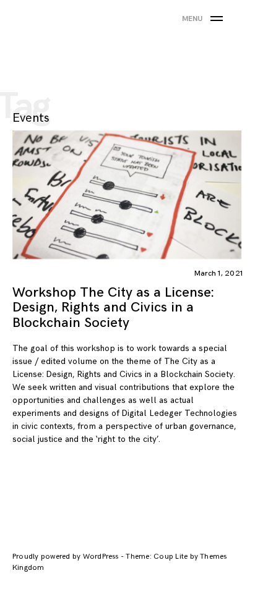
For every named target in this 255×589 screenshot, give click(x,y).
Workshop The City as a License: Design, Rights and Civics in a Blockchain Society (113, 307)
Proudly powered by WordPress (66, 556)
